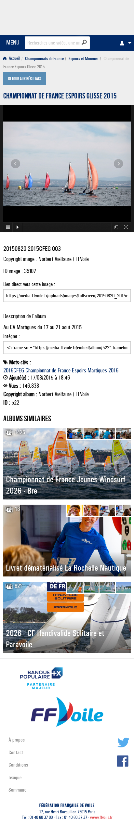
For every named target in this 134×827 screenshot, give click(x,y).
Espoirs (79, 370)
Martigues (97, 370)
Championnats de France (44, 58)
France (64, 370)
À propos (16, 740)
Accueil (14, 58)
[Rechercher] (84, 42)
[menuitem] (124, 43)
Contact (15, 752)
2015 (113, 370)
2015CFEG (13, 370)
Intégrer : (11, 336)
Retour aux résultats (24, 79)
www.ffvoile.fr (101, 817)
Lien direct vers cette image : (29, 284)
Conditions (18, 765)
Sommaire (17, 790)
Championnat (37, 370)
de (54, 370)
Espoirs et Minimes (83, 58)
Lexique (14, 777)
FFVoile (100, 16)
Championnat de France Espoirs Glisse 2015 (60, 97)
